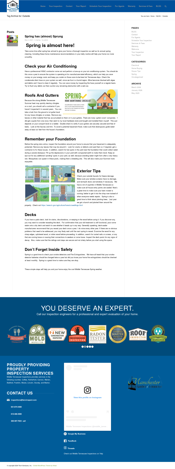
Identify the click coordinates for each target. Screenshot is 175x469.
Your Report (81, 6)
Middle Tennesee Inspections (78, 426)
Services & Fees (145, 6)
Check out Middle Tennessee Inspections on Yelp (83, 453)
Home (42, 6)
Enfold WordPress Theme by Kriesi (45, 465)
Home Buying (137, 68)
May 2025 (135, 93)
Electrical (135, 65)
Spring (38, 40)
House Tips (136, 71)
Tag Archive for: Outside (18, 15)
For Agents (119, 6)
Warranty (131, 6)
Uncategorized (137, 77)
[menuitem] (165, 6)
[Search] (165, 6)
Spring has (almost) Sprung (44, 36)
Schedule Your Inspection (100, 6)
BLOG (158, 6)
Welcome (135, 49)
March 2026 (136, 87)
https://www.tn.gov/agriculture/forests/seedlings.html (62, 205)
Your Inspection (55, 6)
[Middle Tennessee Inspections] (13, 6)
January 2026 (137, 90)
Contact (69, 6)
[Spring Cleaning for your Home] (12, 40)
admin (46, 40)
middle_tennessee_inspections (107, 426)
